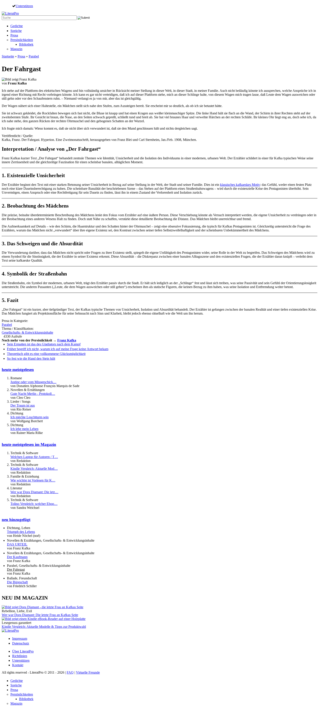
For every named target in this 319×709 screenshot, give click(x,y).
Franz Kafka (66, 340)
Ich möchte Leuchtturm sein (29, 417)
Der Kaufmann (17, 557)
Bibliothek (26, 44)
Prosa (14, 35)
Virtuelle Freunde (88, 672)
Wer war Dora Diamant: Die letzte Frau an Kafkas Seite (40, 615)
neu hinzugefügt (16, 519)
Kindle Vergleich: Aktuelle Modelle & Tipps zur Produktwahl (44, 626)
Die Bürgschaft (17, 582)
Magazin (16, 49)
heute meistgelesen (18, 369)
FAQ (70, 672)
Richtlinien (19, 656)
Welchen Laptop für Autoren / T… (34, 457)
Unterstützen (24, 6)
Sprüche (16, 31)
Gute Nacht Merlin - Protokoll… (32, 394)
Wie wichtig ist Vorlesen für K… (32, 480)
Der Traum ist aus (22, 405)
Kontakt (17, 665)
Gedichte (16, 26)
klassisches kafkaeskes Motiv (240, 184)
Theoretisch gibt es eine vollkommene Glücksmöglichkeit (46, 354)
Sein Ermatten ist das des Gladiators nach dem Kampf (44, 344)
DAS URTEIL (17, 544)
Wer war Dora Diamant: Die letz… (34, 492)
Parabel (34, 56)
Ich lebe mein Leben (24, 429)
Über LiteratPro (23, 651)
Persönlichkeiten (21, 40)
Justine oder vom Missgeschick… (33, 382)
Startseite (8, 56)
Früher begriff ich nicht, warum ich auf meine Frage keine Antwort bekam (57, 349)
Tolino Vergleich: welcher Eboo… (34, 504)
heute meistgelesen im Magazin (29, 444)
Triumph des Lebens (21, 532)
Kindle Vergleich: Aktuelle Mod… (34, 468)
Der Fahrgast (16, 569)
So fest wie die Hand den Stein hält (31, 358)
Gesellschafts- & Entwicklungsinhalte (27, 332)
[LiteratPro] (10, 13)
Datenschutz (20, 643)
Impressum (19, 638)
